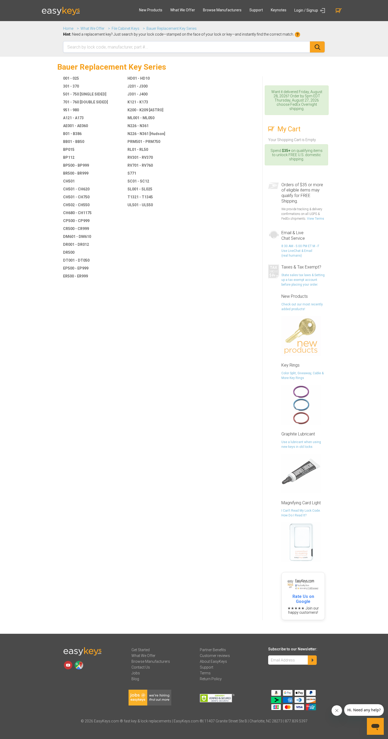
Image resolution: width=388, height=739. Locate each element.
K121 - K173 (137, 102)
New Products (150, 10)
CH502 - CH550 (76, 205)
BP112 (68, 157)
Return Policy (211, 679)
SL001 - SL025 (139, 189)
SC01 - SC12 (138, 181)
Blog (135, 679)
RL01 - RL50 (137, 149)
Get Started (140, 650)
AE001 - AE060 (75, 126)
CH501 (69, 181)
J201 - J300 (137, 86)
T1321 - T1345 (140, 197)
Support (256, 10)
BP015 (68, 149)
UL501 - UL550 (140, 205)
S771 (131, 173)
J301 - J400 (137, 94)
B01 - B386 (72, 134)
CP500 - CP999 (76, 221)
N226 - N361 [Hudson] (146, 134)
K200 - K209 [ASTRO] (145, 110)
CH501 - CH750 (76, 197)
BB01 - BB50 (73, 142)
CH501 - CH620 (76, 189)
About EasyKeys (213, 661)
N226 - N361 (138, 126)
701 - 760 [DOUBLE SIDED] (85, 102)
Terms (205, 673)
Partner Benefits (213, 650)
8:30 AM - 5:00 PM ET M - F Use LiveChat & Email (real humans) (300, 250)
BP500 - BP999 (76, 165)
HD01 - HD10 (138, 78)
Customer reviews (215, 656)
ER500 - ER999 (75, 276)
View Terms (315, 218)
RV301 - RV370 (140, 157)
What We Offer (182, 10)
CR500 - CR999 (76, 229)
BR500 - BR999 (75, 173)
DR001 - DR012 (76, 244)
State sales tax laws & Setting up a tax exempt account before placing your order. (303, 279)
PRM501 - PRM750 (143, 142)
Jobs (135, 673)
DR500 (68, 252)
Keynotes (278, 10)
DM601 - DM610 (77, 236)
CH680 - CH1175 (77, 213)
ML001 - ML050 (140, 118)
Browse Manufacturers (222, 10)
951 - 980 (71, 110)
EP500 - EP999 (75, 268)
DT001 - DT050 (76, 260)
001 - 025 (71, 78)
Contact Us (140, 667)
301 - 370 (71, 86)
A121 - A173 (73, 118)
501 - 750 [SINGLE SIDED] (84, 94)
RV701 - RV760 (140, 165)
